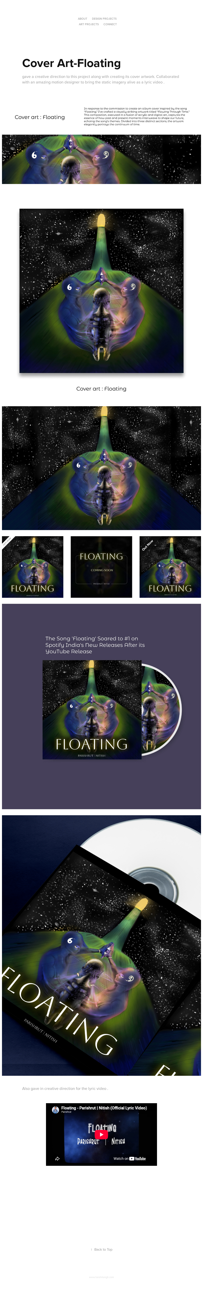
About (82, 19)
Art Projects (89, 24)
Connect (110, 24)
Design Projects (104, 19)
